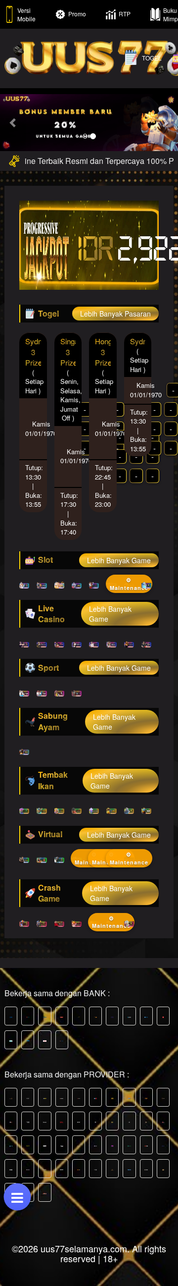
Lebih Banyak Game (119, 560)
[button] (13, 122)
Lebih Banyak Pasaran (115, 314)
